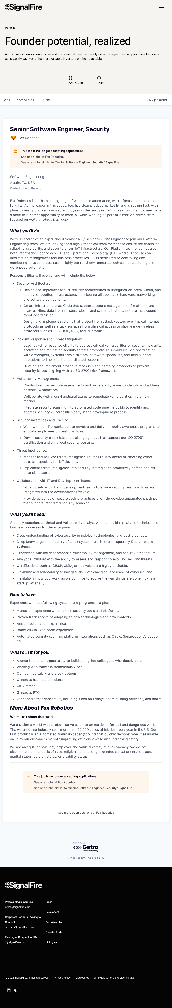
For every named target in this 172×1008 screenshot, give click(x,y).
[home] (23, 7)
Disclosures (82, 977)
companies (25, 100)
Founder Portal (54, 932)
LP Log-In (51, 942)
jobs (6, 100)
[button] (162, 8)
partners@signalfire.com (19, 927)
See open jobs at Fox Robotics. (42, 156)
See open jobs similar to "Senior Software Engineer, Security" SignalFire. (70, 162)
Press (49, 901)
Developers (52, 912)
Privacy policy (76, 857)
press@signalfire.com (17, 907)
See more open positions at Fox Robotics (86, 812)
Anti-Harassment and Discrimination (115, 977)
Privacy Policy (62, 977)
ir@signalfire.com (15, 942)
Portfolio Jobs (54, 922)
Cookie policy (96, 857)
